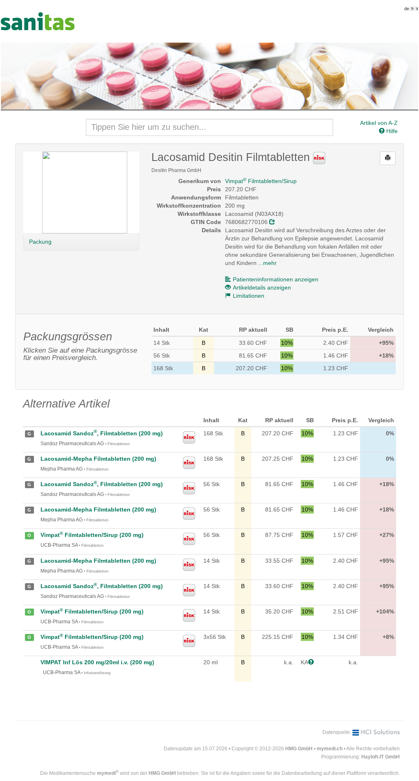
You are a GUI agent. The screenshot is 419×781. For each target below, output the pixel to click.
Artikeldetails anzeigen (262, 287)
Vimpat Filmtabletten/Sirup (261, 181)
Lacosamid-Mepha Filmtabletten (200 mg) (98, 458)
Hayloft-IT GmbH (380, 757)
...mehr (267, 263)
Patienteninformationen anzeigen (275, 279)
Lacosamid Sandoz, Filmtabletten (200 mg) (102, 433)
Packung (40, 241)
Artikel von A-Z (379, 123)
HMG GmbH (299, 749)
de (406, 8)
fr (412, 8)
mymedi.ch (329, 749)
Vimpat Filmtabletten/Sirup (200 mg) (92, 535)
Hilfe (391, 131)
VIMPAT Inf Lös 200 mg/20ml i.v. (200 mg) (97, 662)
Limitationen (248, 295)
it (417, 8)
